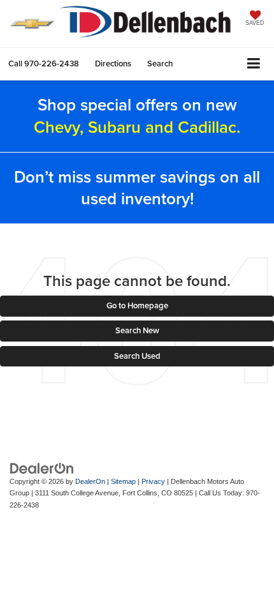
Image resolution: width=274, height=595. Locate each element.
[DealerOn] (42, 467)
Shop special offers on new (137, 116)
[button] (43, 63)
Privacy (153, 481)
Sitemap (123, 481)
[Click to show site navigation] (254, 64)
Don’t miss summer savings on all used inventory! (137, 188)
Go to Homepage (137, 305)
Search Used (137, 356)
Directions (113, 63)
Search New (137, 330)
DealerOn (90, 481)
